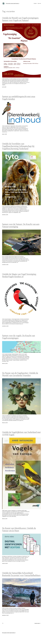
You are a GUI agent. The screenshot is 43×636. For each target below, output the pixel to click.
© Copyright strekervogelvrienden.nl (12, 3)
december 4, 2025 (5, 214)
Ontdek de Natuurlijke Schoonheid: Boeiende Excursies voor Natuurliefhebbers (21, 574)
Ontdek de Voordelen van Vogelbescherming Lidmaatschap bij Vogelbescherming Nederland (18, 146)
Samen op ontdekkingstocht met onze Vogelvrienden (18, 97)
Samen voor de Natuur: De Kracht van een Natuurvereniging (20, 225)
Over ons (39, 3)
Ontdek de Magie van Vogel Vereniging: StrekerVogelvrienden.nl (19, 275)
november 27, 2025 (5, 264)
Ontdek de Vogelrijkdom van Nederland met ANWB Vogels (21, 433)
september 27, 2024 (5, 615)
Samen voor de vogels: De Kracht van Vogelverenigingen (18, 336)
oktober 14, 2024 (5, 563)
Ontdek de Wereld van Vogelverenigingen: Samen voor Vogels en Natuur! (20, 19)
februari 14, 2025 (5, 363)
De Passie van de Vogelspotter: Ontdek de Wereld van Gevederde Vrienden (20, 374)
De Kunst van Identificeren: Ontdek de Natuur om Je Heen (19, 529)
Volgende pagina (37, 623)
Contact (35, 3)
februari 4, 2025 (4, 518)
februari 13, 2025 (5, 422)
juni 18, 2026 (4, 86)
